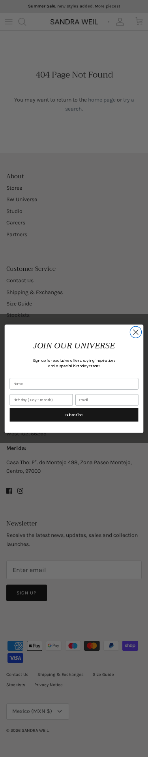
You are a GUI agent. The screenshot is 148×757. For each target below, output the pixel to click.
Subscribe (74, 414)
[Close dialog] (135, 332)
